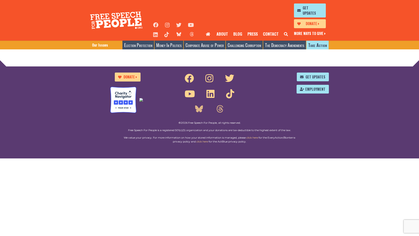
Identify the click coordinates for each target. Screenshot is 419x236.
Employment (315, 89)
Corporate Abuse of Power (204, 45)
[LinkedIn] (155, 34)
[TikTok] (167, 34)
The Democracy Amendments (284, 45)
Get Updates (309, 10)
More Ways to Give (308, 33)
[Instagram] (167, 24)
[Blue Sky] (179, 34)
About (222, 34)
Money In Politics (169, 45)
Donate (311, 23)
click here (252, 137)
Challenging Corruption (244, 45)
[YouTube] (190, 24)
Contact (271, 34)
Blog (237, 34)
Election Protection (138, 45)
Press (252, 34)
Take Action (317, 45)
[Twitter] (178, 24)
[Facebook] (156, 24)
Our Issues (100, 45)
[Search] (286, 34)
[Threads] (192, 34)
